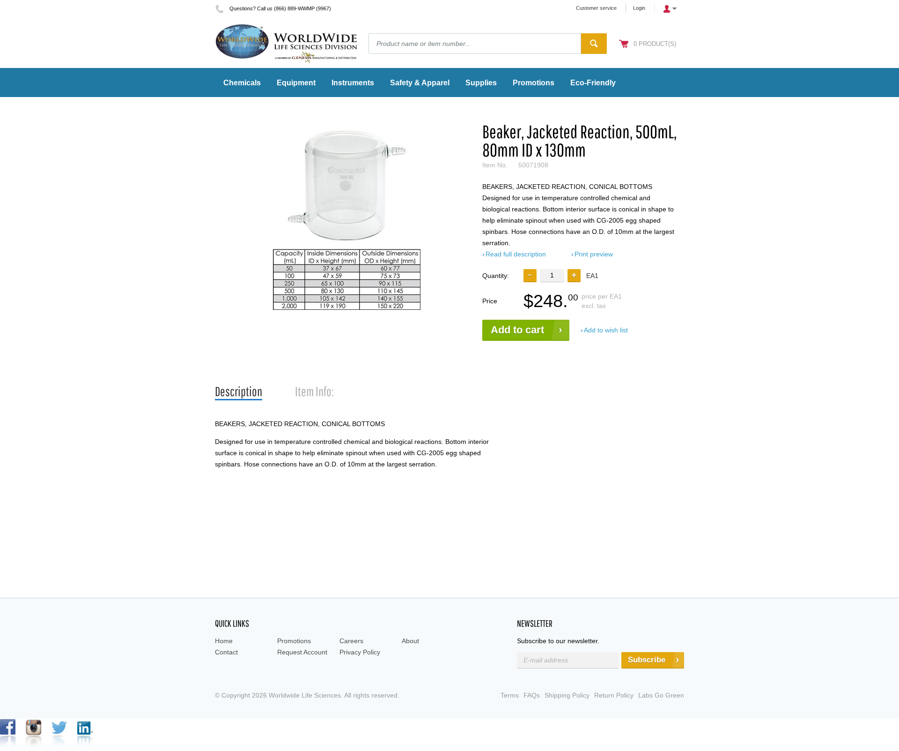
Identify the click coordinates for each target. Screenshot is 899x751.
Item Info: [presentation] (314, 391)
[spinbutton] (552, 275)
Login (639, 8)
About (410, 641)
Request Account (302, 652)
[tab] (238, 391)
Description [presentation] (238, 391)
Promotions (294, 641)
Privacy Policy (359, 652)
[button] (574, 275)
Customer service (596, 8)
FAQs (531, 695)
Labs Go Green (661, 695)
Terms (510, 695)
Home (224, 641)
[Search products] (594, 43)
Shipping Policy (567, 695)
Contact (226, 652)
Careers (351, 641)
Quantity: (495, 275)
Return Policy (614, 695)
